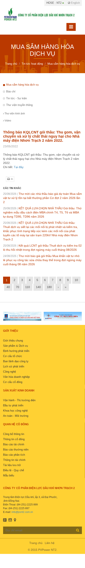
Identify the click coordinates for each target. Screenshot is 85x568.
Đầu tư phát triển (13, 405)
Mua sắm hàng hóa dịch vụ (22, 84)
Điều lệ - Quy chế (13, 470)
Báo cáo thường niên (15, 449)
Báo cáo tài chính (13, 444)
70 (17, 287)
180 (49, 287)
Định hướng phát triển (16, 350)
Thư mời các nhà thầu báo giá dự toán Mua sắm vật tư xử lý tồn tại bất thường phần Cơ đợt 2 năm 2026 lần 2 (42, 198)
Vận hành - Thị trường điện (19, 400)
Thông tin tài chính (14, 459)
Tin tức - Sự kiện (16, 98)
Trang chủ (35, 543)
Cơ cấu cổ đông (12, 382)
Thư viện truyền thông (19, 105)
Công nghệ (9, 371)
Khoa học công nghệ (15, 410)
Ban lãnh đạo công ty (15, 361)
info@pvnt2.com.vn (22, 512)
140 (38, 287)
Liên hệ (49, 543)
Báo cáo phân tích (14, 454)
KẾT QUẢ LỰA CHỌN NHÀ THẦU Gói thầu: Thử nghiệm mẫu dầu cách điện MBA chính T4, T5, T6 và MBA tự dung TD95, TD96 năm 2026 (42, 212)
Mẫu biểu (8, 475)
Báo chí (10, 91)
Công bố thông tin (13, 434)
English (75, 2)
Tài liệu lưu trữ (12, 465)
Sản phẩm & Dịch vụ (15, 345)
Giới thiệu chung (13, 340)
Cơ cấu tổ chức (12, 356)
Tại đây (19, 167)
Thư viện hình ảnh (14, 113)
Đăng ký (77, 530)
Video (7, 120)
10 (76, 280)
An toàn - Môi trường (15, 415)
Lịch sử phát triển (13, 366)
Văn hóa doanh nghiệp (16, 376)
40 (8, 287)
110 (27, 287)
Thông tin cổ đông (14, 439)
